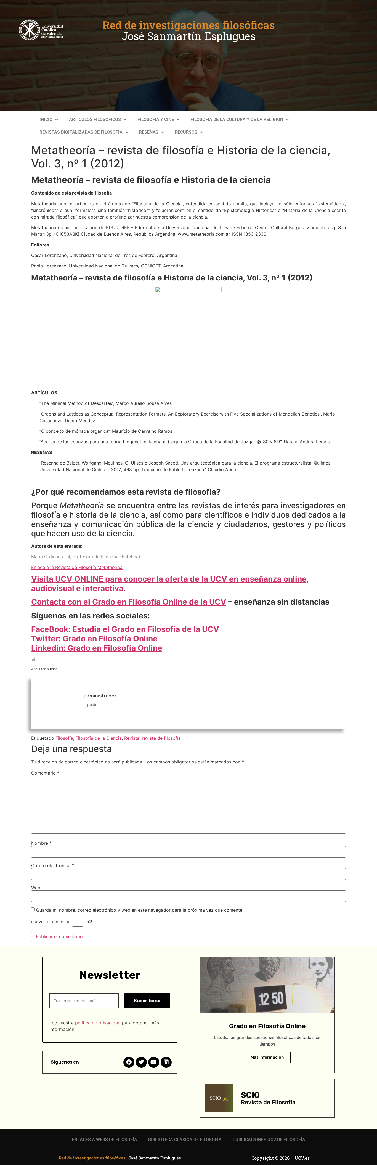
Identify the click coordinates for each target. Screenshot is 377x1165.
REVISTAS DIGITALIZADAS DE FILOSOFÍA (81, 132)
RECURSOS (186, 132)
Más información (267, 1057)
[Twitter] (141, 1062)
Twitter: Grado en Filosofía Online (94, 638)
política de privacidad (98, 1022)
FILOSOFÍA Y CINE (155, 119)
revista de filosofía (161, 738)
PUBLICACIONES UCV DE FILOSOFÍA (269, 1139)
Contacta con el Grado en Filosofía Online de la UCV (128, 602)
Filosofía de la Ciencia (99, 738)
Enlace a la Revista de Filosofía (77, 567)
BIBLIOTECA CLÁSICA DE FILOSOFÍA (185, 1139)
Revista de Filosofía (268, 1102)
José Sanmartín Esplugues (189, 36)
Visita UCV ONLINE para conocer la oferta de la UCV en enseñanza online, (170, 579)
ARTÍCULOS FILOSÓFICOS (95, 119)
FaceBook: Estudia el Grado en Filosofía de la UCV (125, 629)
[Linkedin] (166, 1062)
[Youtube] (153, 1062)
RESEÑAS (148, 132)
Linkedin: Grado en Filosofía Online (96, 648)
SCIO (250, 1095)
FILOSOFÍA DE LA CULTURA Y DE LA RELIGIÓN (236, 119)
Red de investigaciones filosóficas (188, 25)
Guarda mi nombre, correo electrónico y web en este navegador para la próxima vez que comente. (139, 910)
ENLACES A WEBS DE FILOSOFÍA (104, 1139)
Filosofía (64, 738)
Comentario (45, 773)
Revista (131, 738)
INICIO (45, 119)
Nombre (41, 843)
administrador (100, 696)
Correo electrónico (52, 865)
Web (35, 887)
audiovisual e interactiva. (78, 588)
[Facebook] (128, 1062)
